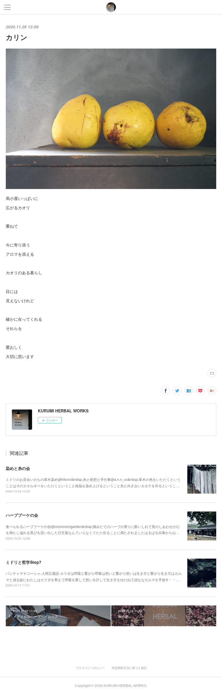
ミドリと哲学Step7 (23, 562)
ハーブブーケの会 (22, 515)
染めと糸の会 (18, 468)
